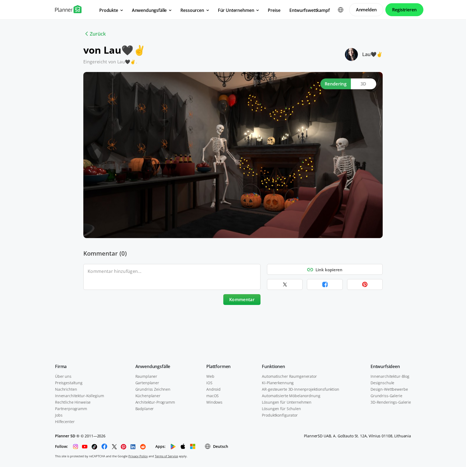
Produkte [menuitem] (108, 10)
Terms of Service (166, 456)
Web (210, 376)
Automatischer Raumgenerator (289, 376)
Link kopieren (329, 269)
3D (363, 84)
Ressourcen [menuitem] (192, 10)
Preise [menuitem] (274, 10)
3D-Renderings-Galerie (391, 402)
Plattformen (218, 366)
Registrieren (404, 10)
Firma (61, 366)
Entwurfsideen (385, 366)
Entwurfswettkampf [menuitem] (309, 10)
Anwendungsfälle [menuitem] (149, 10)
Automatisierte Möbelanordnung (291, 395)
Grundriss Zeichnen (152, 389)
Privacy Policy (138, 456)
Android (213, 389)
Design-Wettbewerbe (389, 389)
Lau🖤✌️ (372, 54)
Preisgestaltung (69, 382)
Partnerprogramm (71, 408)
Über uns (63, 376)
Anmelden (366, 10)
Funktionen (273, 366)
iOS (209, 382)
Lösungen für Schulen (281, 408)
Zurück (98, 33)
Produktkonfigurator (279, 415)
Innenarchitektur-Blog (390, 376)
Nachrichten (66, 389)
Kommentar (242, 300)
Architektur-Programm (155, 402)
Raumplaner (146, 376)
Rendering (336, 84)
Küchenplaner (147, 395)
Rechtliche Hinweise (73, 402)
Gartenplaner (147, 382)
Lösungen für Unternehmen (286, 402)
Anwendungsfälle (152, 366)
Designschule (382, 382)
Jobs (58, 415)
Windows (214, 402)
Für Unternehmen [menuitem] (236, 10)
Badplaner (144, 408)
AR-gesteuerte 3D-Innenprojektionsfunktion (300, 389)
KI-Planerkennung (278, 382)
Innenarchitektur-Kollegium (79, 395)
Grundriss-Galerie (386, 395)
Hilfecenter (64, 421)
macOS (212, 395)
